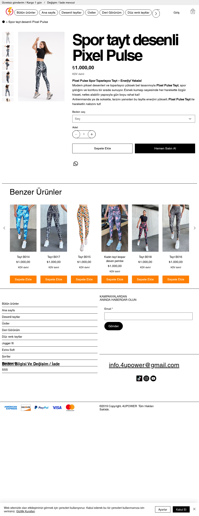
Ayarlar (162, 509)
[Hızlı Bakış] (23, 228)
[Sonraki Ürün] (194, 228)
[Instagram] (146, 378)
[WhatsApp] (75, 163)
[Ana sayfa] (3, 22)
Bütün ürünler (10, 303)
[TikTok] (139, 378)
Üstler (6, 323)
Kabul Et (181, 509)
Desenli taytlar (11, 316)
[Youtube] (153, 378)
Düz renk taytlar (12, 336)
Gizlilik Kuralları (25, 511)
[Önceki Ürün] (4, 228)
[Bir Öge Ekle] (92, 134)
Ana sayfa (8, 310)
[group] (99, 244)
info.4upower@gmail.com (144, 365)
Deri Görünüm (11, 330)
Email (108, 308)
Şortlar (6, 356)
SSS (5, 369)
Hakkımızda (9, 363)
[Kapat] (194, 509)
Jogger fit (8, 343)
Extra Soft (8, 349)
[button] (193, 11)
